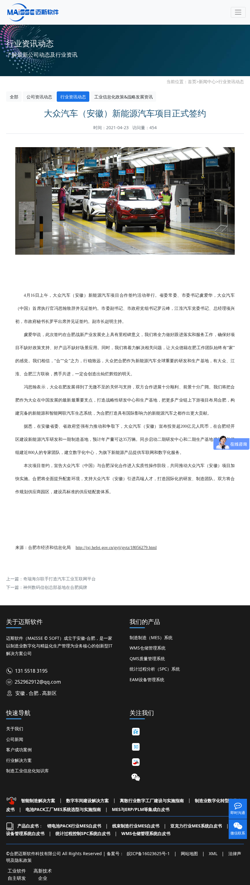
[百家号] (136, 731)
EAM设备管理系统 (147, 679)
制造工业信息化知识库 (27, 770)
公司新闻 (14, 739)
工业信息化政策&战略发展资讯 (123, 97)
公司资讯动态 (39, 97)
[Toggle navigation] (238, 12)
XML (213, 853)
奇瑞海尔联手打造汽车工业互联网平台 (59, 579)
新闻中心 (207, 81)
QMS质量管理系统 (147, 658)
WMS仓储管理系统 (148, 648)
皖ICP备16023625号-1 (148, 853)
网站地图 (189, 853)
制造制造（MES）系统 (151, 637)
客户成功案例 (19, 749)
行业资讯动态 (231, 81)
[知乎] (136, 747)
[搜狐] (136, 762)
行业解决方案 (19, 760)
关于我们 (14, 728)
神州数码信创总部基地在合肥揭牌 (55, 587)
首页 (192, 81)
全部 (14, 97)
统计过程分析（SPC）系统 (155, 669)
